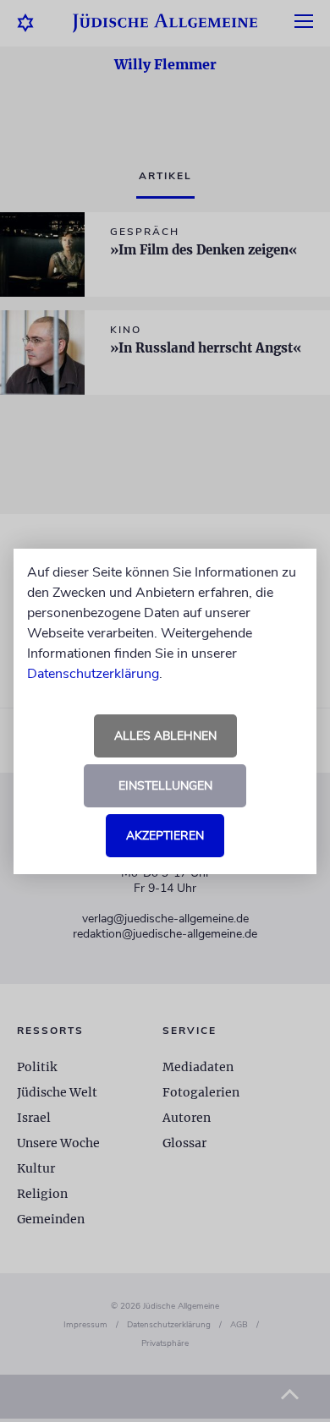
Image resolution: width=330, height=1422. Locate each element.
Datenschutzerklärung (93, 674)
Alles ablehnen (165, 736)
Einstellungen (165, 786)
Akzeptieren (165, 836)
